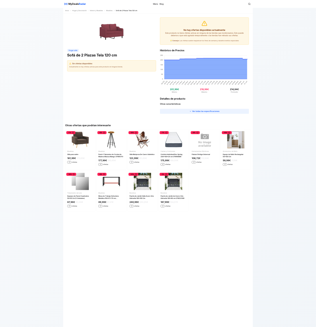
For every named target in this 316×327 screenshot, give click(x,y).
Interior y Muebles (96, 10)
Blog (161, 4)
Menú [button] (155, 4)
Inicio (67, 10)
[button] (249, 3)
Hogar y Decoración (79, 10)
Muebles (109, 10)
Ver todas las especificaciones (205, 111)
